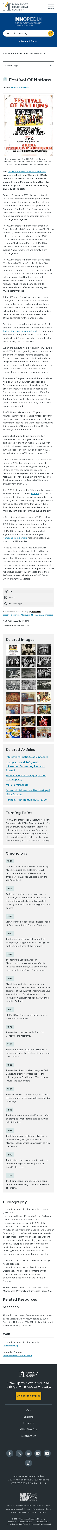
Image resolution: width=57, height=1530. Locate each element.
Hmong (35, 493)
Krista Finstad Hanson (20, 87)
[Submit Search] (50, 33)
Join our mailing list (28, 1395)
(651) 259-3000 (19, 1483)
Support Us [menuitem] (28, 1436)
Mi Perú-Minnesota (17, 785)
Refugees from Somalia (15, 538)
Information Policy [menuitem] (25, 1521)
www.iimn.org (10, 1345)
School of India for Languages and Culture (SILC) (26, 777)
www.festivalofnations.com (17, 1355)
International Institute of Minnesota (27, 171)
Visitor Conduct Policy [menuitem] (19, 1524)
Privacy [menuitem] (11, 1521)
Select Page (11, 65)
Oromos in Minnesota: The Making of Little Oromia (28, 792)
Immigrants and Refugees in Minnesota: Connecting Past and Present (25, 766)
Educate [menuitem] (28, 1423)
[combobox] (28, 33)
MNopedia (16, 53)
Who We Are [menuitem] (28, 1429)
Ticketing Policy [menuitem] (42, 1521)
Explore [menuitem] (28, 1416)
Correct (11, 597)
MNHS (6, 53)
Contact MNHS (38, 1483)
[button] (51, 7)
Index (26, 53)
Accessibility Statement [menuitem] (41, 1524)
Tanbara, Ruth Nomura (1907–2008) (27, 799)
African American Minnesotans (19, 331)
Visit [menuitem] (28, 1410)
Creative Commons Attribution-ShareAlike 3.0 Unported (28, 615)
